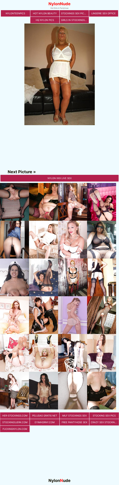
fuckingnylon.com (15, 428)
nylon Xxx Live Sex (60, 178)
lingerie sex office (103, 13)
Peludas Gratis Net (44, 415)
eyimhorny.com (45, 422)
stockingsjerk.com (14, 422)
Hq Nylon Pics (45, 20)
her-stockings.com (14, 415)
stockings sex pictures (75, 13)
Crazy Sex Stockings (104, 422)
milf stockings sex (74, 415)
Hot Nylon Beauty (45, 13)
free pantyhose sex (74, 422)
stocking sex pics (104, 415)
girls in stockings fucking (75, 20)
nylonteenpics (15, 13)
